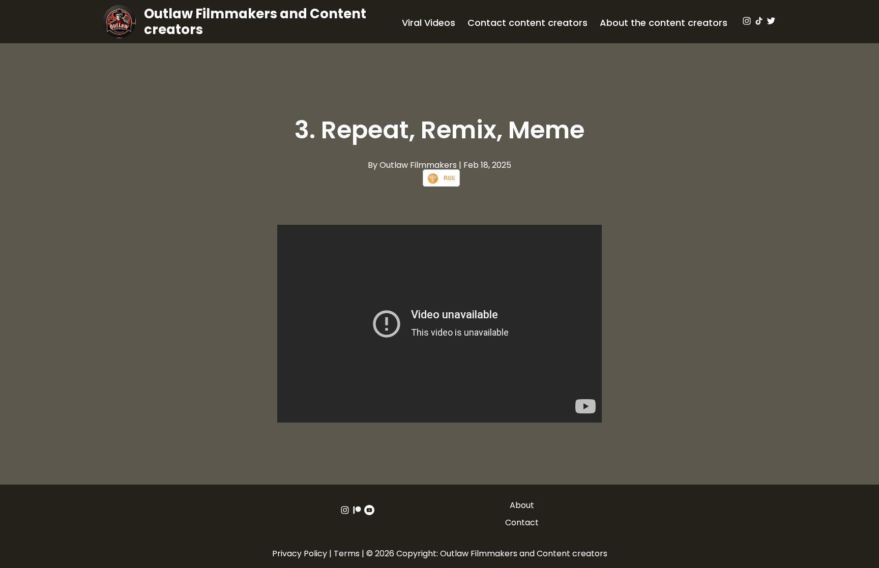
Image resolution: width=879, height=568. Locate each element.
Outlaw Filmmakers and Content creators (255, 22)
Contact (522, 522)
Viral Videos (428, 22)
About (522, 505)
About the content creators (663, 22)
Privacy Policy (299, 553)
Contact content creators (527, 22)
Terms (347, 553)
